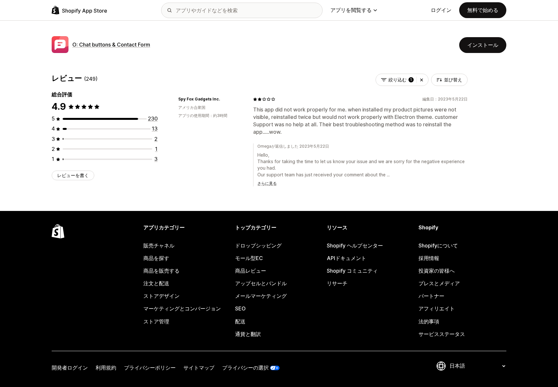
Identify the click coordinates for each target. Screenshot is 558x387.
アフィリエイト (436, 308)
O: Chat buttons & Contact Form (111, 44)
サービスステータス (441, 334)
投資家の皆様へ (436, 270)
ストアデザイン (161, 296)
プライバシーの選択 (245, 367)
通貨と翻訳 (248, 334)
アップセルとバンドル (261, 283)
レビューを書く (73, 175)
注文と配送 (156, 283)
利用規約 (106, 367)
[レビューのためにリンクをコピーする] (223, 99)
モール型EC (249, 258)
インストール (482, 45)
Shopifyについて (438, 245)
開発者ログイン (70, 367)
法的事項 (428, 321)
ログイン (441, 10)
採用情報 (428, 258)
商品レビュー (250, 270)
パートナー (431, 296)
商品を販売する (161, 270)
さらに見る (267, 183)
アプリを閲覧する (351, 10)
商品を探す (156, 258)
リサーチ (337, 283)
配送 (240, 321)
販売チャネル (158, 245)
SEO (240, 308)
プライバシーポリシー (150, 367)
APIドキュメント (346, 258)
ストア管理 (156, 321)
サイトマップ (198, 367)
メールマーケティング (261, 296)
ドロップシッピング (258, 245)
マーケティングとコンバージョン (182, 308)
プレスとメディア (439, 283)
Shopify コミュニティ (352, 270)
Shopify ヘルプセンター (355, 245)
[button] (421, 80)
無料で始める (482, 10)
